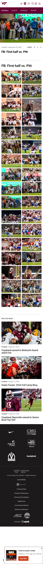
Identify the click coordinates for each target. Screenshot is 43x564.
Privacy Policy (21, 489)
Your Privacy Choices (21, 505)
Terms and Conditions (21, 497)
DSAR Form (21, 501)
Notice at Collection (21, 509)
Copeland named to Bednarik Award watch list (19, 351)
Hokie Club (25, 3)
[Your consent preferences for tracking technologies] (4, 560)
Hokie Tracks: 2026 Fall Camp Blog (19, 385)
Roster (33, 10)
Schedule (24, 10)
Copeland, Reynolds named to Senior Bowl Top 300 (20, 418)
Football (4, 47)
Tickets (28, 3)
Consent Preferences (21, 493)
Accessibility (21, 479)
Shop (32, 3)
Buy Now (24, 559)
